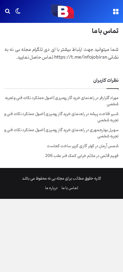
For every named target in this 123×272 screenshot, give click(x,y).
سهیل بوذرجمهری (104, 130)
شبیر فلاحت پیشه (104, 114)
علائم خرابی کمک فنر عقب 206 (70, 156)
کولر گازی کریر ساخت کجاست (70, 146)
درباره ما (51, 188)
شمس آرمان (109, 146)
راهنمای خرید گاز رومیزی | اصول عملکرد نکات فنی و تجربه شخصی (62, 101)
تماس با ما (69, 188)
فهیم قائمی (109, 156)
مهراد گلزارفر (109, 98)
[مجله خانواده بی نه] (61, 11)
